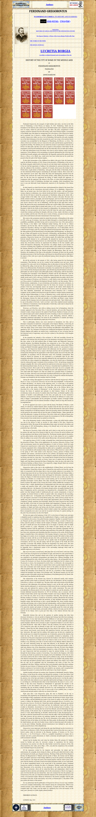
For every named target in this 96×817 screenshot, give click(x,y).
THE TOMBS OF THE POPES (38, 41)
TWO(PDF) (65, 21)
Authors (49, 4)
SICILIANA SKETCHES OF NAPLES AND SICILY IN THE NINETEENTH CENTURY (55, 30)
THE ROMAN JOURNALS (37, 45)
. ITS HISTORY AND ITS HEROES (55, 17)
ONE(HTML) (53, 21)
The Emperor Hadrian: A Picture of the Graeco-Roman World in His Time (56, 36)
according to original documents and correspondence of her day (55, 55)
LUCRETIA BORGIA (55, 51)
